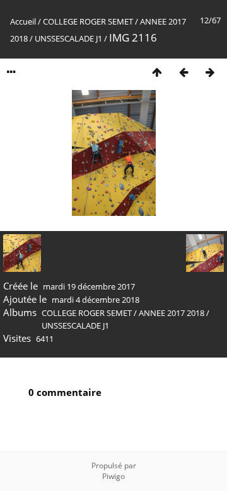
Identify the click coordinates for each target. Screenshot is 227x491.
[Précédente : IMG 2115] (183, 72)
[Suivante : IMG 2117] (210, 72)
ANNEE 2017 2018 (171, 313)
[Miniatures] (157, 72)
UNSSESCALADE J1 (68, 38)
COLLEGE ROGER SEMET (88, 21)
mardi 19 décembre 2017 (89, 286)
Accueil (23, 21)
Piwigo (113, 476)
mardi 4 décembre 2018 (95, 299)
